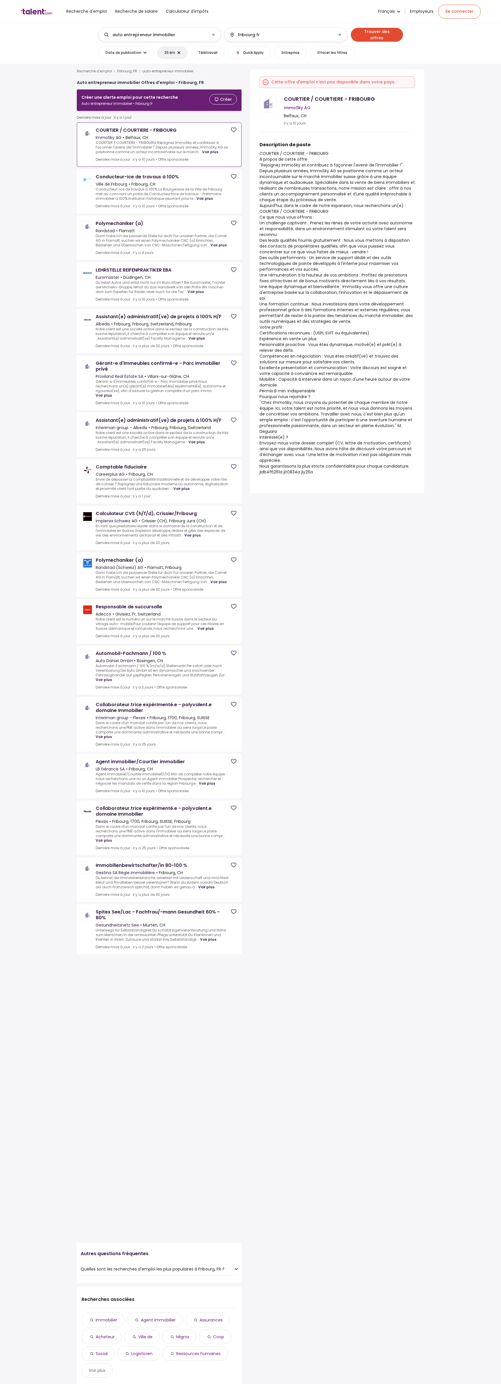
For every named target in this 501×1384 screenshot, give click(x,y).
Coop (218, 1337)
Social (102, 1353)
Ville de (145, 1337)
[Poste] (154, 35)
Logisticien (142, 1353)
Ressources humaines (198, 1353)
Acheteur (105, 1337)
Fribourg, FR (127, 71)
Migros (182, 1337)
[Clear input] (213, 35)
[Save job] (234, 129)
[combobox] (159, 35)
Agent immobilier (158, 1320)
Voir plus (210, 151)
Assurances (211, 1320)
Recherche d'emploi (94, 71)
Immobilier (106, 1320)
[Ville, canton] (281, 35)
